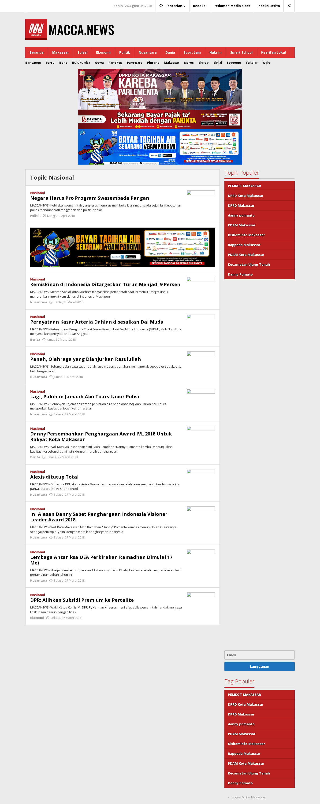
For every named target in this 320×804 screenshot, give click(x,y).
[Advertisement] (259, 464)
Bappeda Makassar (244, 245)
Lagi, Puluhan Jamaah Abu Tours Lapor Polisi (84, 396)
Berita (35, 339)
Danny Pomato (240, 274)
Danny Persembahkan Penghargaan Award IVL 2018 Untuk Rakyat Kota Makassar (101, 437)
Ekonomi (37, 618)
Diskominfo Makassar (246, 235)
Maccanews (41, 4)
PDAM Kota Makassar (246, 254)
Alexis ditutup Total (54, 477)
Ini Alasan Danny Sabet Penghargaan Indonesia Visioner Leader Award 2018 (98, 517)
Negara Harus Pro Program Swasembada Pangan (89, 198)
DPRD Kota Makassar (245, 195)
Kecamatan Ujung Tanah (249, 264)
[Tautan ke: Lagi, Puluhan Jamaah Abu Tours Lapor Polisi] (201, 399)
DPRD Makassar (241, 205)
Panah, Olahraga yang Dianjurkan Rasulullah (85, 359)
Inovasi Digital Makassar (248, 797)
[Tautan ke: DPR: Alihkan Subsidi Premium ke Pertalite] (201, 602)
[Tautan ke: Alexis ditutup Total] (201, 479)
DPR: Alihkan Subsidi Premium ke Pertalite (82, 600)
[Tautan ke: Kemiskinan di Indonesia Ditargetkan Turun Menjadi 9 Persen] (201, 287)
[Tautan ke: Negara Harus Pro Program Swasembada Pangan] (201, 200)
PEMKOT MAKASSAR (244, 186)
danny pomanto (241, 215)
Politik (35, 216)
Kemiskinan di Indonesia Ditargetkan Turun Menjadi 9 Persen (105, 284)
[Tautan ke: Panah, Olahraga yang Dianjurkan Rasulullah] (201, 361)
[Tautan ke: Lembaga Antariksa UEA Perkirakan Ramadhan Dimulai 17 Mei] (201, 559)
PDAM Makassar (241, 225)
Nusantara (38, 302)
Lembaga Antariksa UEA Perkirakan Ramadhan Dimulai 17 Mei (101, 560)
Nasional (37, 193)
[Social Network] (289, 6)
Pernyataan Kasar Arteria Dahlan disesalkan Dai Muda (97, 322)
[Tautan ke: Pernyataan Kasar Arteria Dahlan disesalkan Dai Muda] (201, 324)
